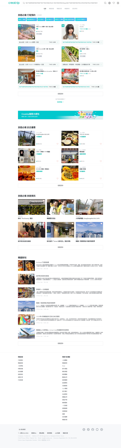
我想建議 (59, 102)
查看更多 (60, 94)
